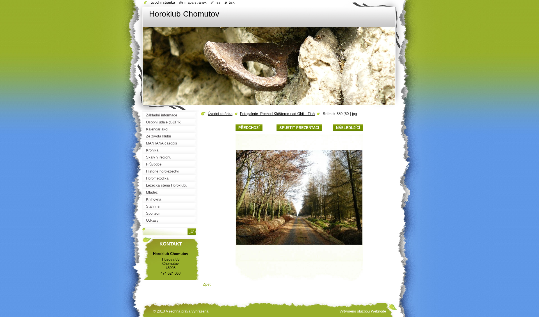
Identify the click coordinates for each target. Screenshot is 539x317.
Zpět (207, 284)
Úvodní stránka (220, 114)
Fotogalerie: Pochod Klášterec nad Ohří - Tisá (277, 114)
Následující (348, 128)
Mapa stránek (195, 2)
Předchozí (249, 128)
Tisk (232, 2)
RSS (218, 2)
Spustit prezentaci (299, 128)
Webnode (378, 311)
